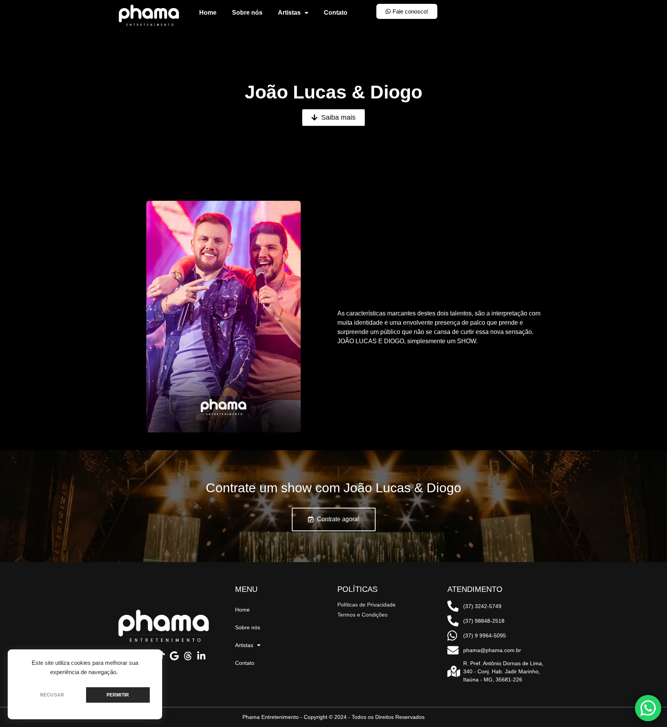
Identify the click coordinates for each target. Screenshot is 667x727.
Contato (335, 12)
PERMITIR (118, 695)
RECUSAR (52, 695)
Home (208, 12)
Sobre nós (247, 12)
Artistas (289, 12)
